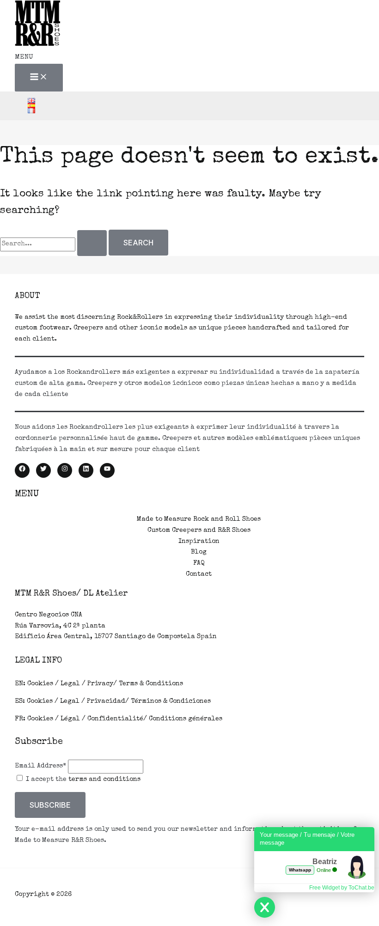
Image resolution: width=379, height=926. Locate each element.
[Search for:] (54, 244)
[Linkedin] (86, 470)
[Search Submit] (92, 243)
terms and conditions (104, 779)
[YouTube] (107, 470)
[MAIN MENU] (39, 77)
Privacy (100, 684)
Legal (70, 684)
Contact (199, 574)
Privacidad (106, 701)
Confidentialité (115, 719)
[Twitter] (43, 470)
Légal (70, 719)
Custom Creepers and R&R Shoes (199, 530)
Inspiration (199, 541)
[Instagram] (64, 470)
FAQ (198, 563)
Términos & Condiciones (171, 701)
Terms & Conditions (151, 684)
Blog (199, 552)
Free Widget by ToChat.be (341, 887)
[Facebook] (22, 470)
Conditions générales (185, 719)
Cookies (40, 684)
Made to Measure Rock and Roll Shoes (199, 519)
